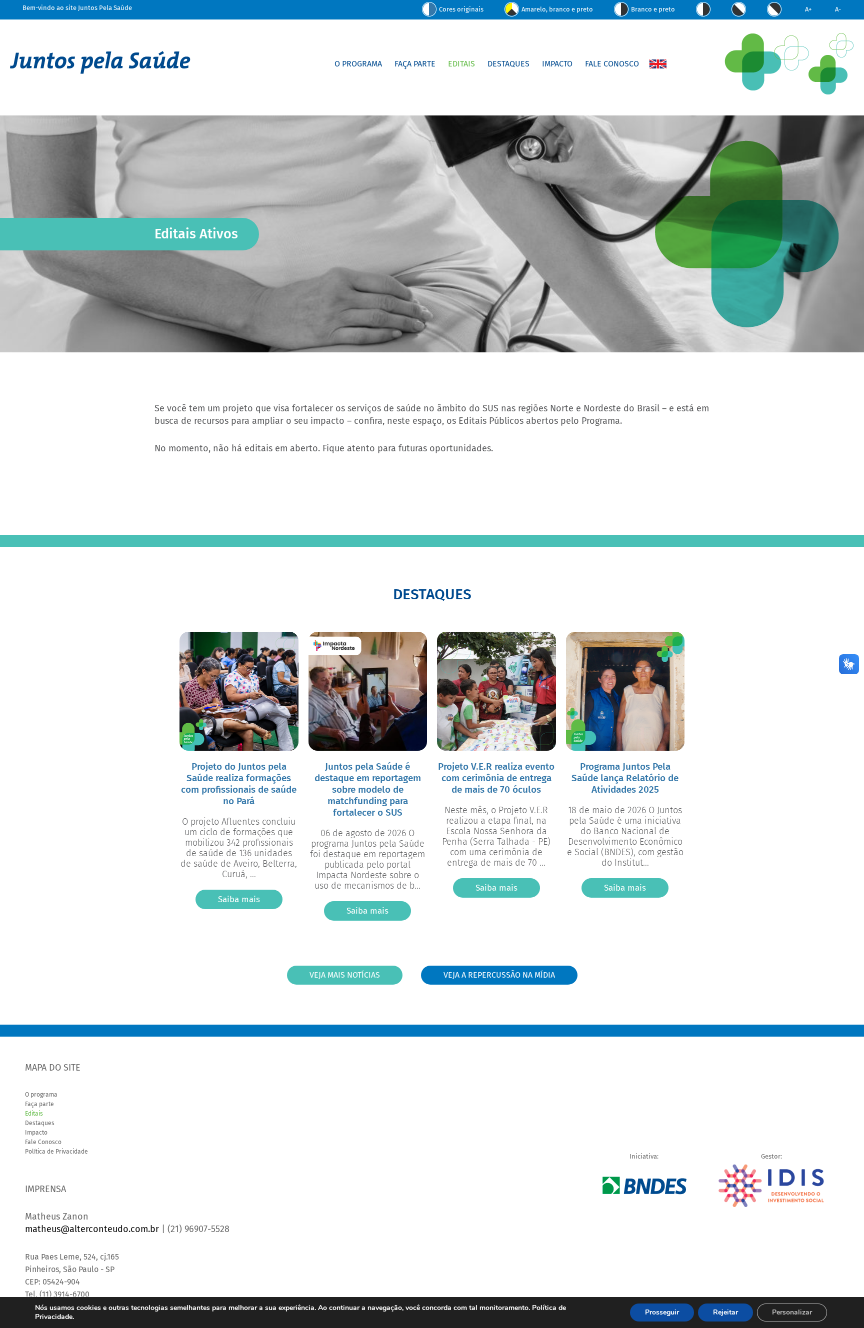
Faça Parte (415, 63)
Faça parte (39, 1104)
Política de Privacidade (56, 1151)
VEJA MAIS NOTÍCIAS (345, 975)
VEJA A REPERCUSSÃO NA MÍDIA (499, 975)
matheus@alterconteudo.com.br (92, 1229)
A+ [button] (808, 9)
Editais (461, 63)
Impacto (557, 63)
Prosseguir (662, 1312)
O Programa (358, 63)
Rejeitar (725, 1312)
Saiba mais (239, 899)
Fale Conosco (612, 63)
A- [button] (838, 9)
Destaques (509, 63)
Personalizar (792, 1312)
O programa (41, 1094)
